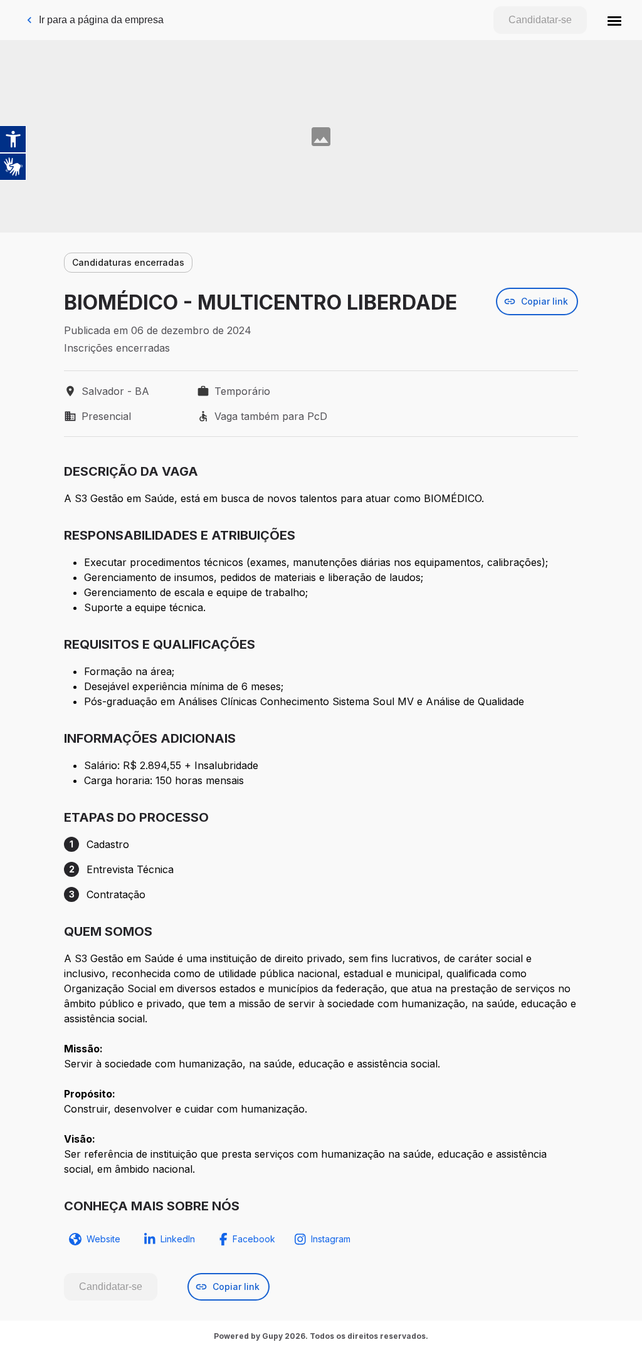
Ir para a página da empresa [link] (101, 19)
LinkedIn (177, 1239)
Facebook (254, 1239)
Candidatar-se (540, 19)
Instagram (330, 1239)
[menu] (614, 20)
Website (103, 1239)
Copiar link (544, 301)
